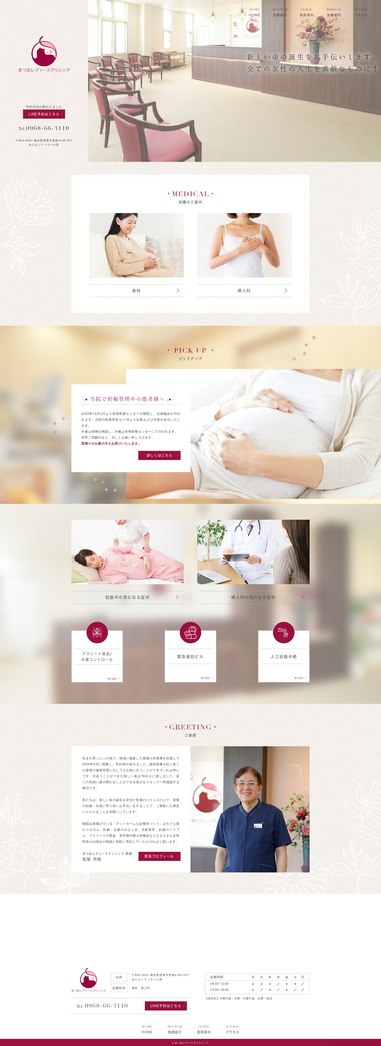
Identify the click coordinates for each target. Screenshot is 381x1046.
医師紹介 (280, 12)
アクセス (361, 12)
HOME (254, 12)
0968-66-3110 (47, 128)
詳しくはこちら (160, 455)
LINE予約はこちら (44, 114)
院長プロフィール (159, 856)
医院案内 (307, 12)
